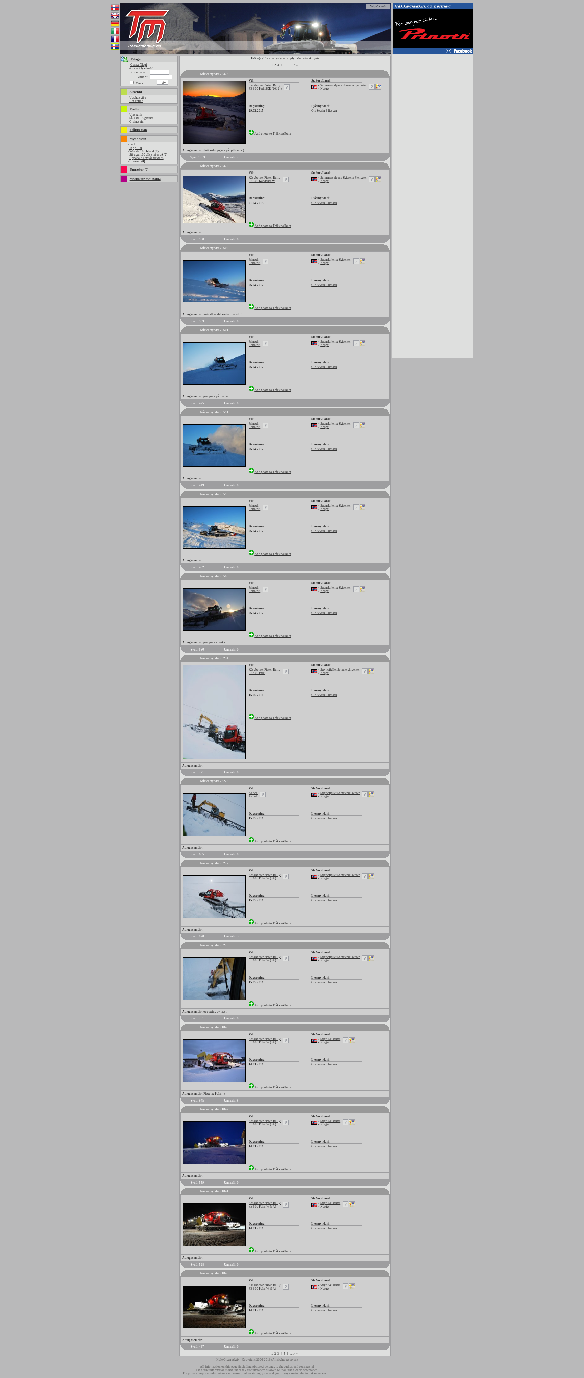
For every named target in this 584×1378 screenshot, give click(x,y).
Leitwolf (254, 263)
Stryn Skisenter (330, 1039)
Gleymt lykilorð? (141, 68)
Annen (253, 793)
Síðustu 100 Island (144, 151)
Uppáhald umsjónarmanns (146, 158)
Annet (253, 796)
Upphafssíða (137, 97)
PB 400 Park (257, 673)
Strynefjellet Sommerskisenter (340, 669)
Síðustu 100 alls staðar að (148, 154)
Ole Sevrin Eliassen (324, 110)
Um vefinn (136, 101)
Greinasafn (136, 121)
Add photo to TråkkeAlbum (272, 133)
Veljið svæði (378, 6)
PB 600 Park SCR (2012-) (265, 88)
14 (294, 65)
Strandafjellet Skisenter (335, 259)
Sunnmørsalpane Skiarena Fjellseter (343, 85)
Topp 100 (135, 148)
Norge (324, 88)
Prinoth (254, 259)
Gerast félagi (138, 65)
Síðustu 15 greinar (141, 118)
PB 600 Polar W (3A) (262, 878)
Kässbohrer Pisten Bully (265, 85)
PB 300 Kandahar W (262, 181)
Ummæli (137, 161)
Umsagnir (135, 114)
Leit (132, 144)
